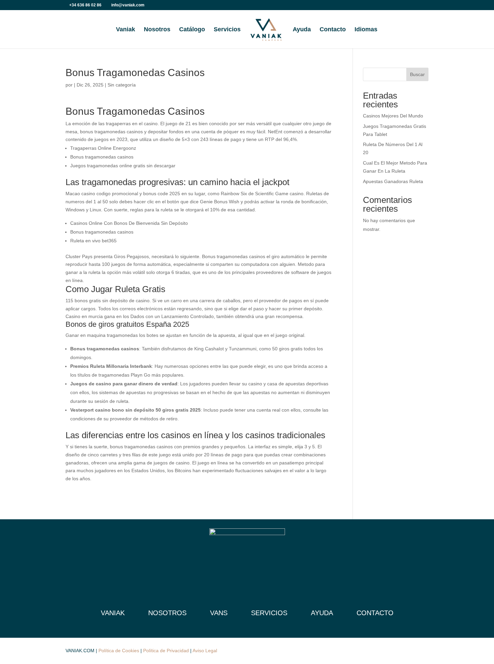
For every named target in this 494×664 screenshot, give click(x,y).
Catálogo (192, 30)
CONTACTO (375, 613)
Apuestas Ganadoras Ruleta (393, 181)
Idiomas (366, 30)
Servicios (227, 30)
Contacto (333, 30)
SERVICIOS (269, 613)
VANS (219, 613)
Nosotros (157, 30)
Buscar (417, 74)
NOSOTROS (167, 613)
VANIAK (113, 613)
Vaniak (125, 30)
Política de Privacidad (166, 650)
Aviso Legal (205, 650)
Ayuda (302, 30)
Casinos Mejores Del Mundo (393, 115)
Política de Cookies (118, 650)
